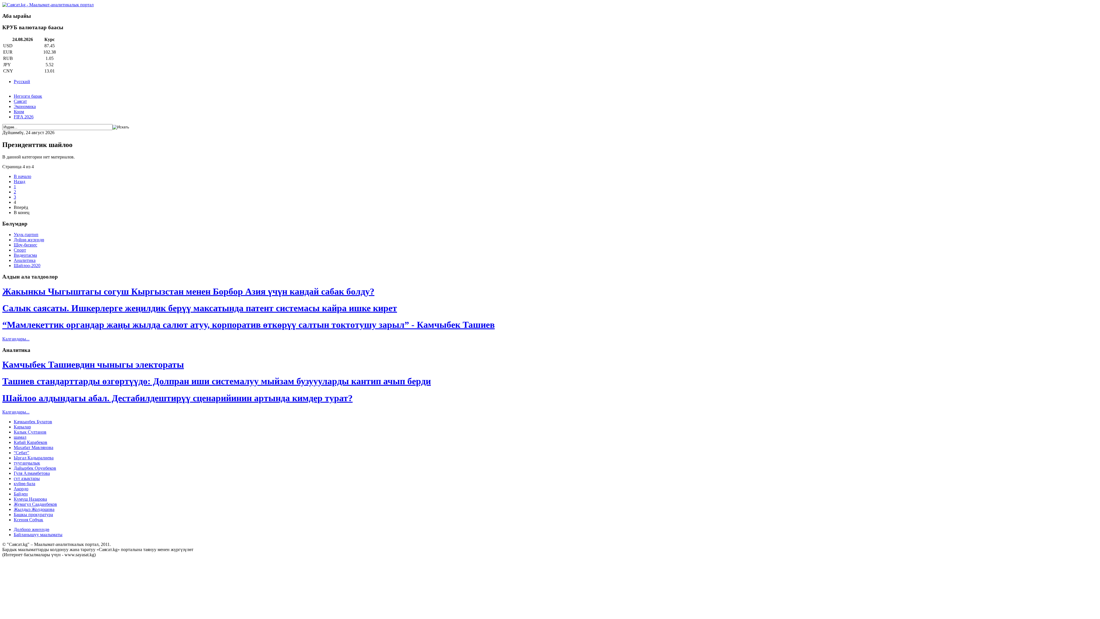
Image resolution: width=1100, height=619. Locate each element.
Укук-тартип (26, 234)
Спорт (20, 250)
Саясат (20, 101)
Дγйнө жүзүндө (29, 239)
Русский (22, 81)
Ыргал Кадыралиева (34, 457)
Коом (19, 111)
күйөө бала (24, 483)
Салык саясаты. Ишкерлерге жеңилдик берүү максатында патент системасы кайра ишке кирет (199, 308)
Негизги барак (28, 96)
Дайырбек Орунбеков (35, 468)
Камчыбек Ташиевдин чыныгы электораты (93, 364)
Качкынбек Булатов (33, 421)
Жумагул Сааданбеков (35, 504)
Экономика (25, 106)
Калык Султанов (30, 432)
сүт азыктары (27, 478)
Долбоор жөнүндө (31, 529)
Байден (21, 493)
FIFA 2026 (24, 116)
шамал (20, 437)
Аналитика (25, 260)
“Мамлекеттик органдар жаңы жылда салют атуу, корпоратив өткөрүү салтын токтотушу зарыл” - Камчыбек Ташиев (248, 325)
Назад (19, 181)
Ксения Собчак (28, 519)
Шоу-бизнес (25, 244)
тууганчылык (27, 463)
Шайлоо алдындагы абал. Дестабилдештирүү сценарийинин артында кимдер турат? (177, 398)
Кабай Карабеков (30, 442)
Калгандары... (16, 338)
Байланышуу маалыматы (38, 534)
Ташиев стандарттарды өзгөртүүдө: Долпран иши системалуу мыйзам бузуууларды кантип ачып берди (216, 381)
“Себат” (21, 452)
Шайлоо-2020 (27, 265)
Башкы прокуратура (33, 514)
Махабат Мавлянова (33, 447)
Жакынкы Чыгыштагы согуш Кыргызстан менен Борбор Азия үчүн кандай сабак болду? (188, 291)
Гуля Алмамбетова (32, 473)
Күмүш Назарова (30, 499)
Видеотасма (25, 255)
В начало (22, 176)
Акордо (21, 488)
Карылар (22, 426)
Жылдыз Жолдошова (34, 509)
